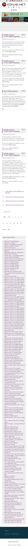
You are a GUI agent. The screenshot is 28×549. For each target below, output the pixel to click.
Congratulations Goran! (10, 379)
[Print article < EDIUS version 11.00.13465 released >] (23, 34)
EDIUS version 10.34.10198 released (13, 347)
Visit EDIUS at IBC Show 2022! (12, 357)
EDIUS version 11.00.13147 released (13, 331)
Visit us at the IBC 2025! (10, 276)
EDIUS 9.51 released (9, 444)
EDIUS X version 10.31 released (12, 368)
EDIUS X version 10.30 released (12, 377)
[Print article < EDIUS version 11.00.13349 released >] (23, 60)
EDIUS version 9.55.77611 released (13, 387)
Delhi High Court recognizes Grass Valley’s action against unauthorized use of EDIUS (14, 273)
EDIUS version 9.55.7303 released (12, 398)
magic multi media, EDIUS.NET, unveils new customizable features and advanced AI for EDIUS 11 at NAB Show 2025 (14, 286)
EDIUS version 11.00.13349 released (13, 328)
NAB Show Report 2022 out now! (12, 362)
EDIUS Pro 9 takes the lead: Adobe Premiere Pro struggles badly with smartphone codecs (13, 470)
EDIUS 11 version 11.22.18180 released (14, 277)
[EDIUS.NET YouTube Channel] (7, 1)
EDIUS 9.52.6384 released (11, 415)
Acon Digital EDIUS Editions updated (13, 300)
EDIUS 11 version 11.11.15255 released (14, 308)
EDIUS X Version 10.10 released (12, 411)
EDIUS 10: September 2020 (11, 428)
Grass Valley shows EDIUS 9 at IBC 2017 (14, 495)
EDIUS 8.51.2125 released (11, 501)
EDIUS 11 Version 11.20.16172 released (14, 298)
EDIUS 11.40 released (9, 269)
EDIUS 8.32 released (9, 507)
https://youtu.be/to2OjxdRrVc (11, 106)
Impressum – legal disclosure (12, 533)
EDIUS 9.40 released (9, 460)
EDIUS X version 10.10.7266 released (13, 400)
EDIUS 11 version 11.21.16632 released (14, 292)
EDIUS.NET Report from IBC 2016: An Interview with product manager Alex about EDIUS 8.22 (13, 516)
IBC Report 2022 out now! (10, 355)
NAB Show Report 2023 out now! (12, 342)
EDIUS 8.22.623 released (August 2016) (14, 519)
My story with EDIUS (19, 104)
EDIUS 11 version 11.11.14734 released (14, 312)
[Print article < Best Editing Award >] (23, 90)
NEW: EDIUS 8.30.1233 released (12, 512)
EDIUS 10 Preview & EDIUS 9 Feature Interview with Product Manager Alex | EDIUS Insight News (13, 435)
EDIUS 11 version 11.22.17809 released (14, 279)
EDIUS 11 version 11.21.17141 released (14, 289)
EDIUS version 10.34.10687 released (13, 346)
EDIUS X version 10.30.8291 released (13, 376)
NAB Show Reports (9, 477)
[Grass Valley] (14, 541)
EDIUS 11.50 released (9, 247)
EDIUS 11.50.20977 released (11, 246)
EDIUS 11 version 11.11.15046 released (14, 309)
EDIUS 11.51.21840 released (11, 241)
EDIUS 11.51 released (9, 243)
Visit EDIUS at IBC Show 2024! (12, 306)
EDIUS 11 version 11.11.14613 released (14, 314)
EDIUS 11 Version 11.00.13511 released (14, 325)
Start (4, 217)
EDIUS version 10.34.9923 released (13, 349)
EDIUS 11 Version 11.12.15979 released (14, 301)
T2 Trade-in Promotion (10, 382)
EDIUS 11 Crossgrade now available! (13, 244)
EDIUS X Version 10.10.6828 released (13, 409)
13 (17, 223)
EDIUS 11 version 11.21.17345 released (14, 282)
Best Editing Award (9, 330)
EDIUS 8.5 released (9, 506)
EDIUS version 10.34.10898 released (13, 344)
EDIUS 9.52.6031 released (11, 430)
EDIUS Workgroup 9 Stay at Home (12, 431)
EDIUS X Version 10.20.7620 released (13, 392)
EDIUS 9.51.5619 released (11, 442)
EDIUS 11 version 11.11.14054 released (14, 320)
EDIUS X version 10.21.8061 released (13, 381)
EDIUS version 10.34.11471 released (15, 201)
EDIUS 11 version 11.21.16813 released (14, 290)
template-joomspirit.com (27, 521)
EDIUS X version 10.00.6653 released (13, 412)
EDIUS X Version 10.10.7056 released (13, 408)
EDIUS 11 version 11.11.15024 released (14, 311)
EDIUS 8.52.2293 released (11, 496)
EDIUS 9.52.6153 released (11, 427)
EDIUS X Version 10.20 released (12, 393)
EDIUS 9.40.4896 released (11, 457)
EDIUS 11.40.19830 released (11, 263)
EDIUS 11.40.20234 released (11, 262)
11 (10, 223)
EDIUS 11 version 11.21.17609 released (14, 281)
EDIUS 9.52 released (9, 441)
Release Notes (12, 51)
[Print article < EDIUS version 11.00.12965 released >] (23, 153)
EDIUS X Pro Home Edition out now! (13, 358)
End (9, 229)
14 (21, 223)
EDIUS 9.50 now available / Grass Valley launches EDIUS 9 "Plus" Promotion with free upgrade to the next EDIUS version (14, 447)
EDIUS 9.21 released (9, 476)
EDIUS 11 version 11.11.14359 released (14, 317)
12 (14, 223)
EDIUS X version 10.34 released (12, 350)
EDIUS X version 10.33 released (12, 354)
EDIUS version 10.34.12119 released (15, 197)
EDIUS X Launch (8, 414)
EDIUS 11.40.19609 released (11, 265)
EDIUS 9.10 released (9, 482)
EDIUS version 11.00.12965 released (13, 333)
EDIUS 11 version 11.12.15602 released (14, 303)
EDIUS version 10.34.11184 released (15, 205)
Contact (6, 530)
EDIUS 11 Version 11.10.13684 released (14, 323)
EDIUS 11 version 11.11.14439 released (14, 316)
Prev (9, 217)
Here (3, 54)
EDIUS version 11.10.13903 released (13, 322)
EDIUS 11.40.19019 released (11, 268)
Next (4, 229)
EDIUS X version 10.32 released (12, 363)
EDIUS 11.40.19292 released (11, 266)
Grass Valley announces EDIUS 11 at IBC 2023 (15, 192)
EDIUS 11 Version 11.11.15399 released (14, 304)
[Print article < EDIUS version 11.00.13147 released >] (23, 129)
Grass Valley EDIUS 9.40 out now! (12, 458)
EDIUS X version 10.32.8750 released (13, 360)
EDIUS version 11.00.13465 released (13, 327)
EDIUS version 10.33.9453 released (13, 352)
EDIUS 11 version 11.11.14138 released (14, 319)
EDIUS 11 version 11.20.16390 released (14, 296)
